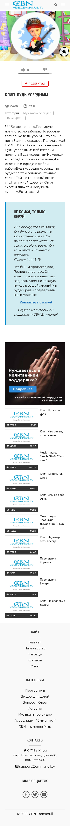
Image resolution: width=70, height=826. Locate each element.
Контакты (35, 660)
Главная (35, 642)
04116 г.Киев (35, 755)
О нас (35, 666)
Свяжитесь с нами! (36, 302)
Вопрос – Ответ (35, 702)
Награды (35, 654)
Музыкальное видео (37, 113)
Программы (35, 690)
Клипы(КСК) (15, 118)
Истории (35, 708)
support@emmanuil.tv (37, 766)
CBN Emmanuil (41, 814)
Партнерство (35, 648)
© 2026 (22, 814)
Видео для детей (35, 696)
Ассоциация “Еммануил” (35, 720)
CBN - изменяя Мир (35, 726)
